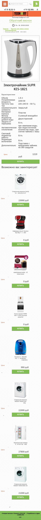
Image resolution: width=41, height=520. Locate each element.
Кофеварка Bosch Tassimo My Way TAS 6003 (20, 232)
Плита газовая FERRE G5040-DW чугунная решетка (20, 315)
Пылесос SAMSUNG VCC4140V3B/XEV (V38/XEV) (20, 358)
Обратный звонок (20, 20)
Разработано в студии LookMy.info (28, 514)
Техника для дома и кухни (20, 29)
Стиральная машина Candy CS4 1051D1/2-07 (20, 192)
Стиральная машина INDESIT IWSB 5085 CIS (20, 485)
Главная (5, 29)
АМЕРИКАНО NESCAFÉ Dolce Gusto (21, 273)
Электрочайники (10, 30)
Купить (20, 162)
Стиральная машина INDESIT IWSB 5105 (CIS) (20, 401)
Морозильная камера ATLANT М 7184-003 (20, 443)
